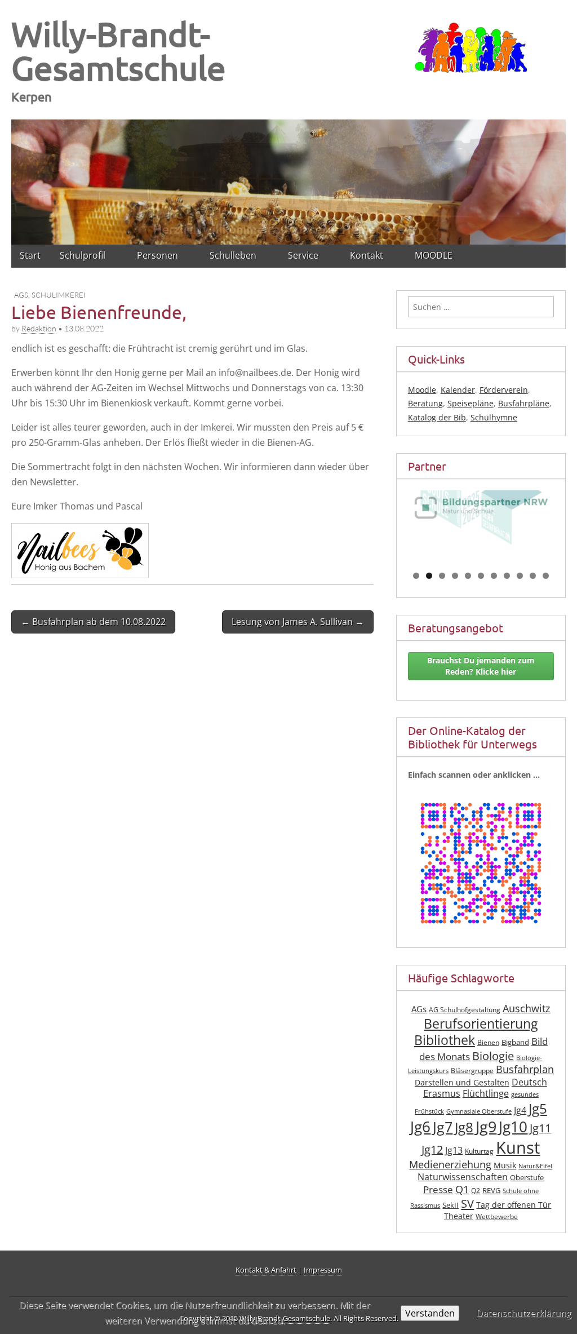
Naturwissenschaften (463, 1177)
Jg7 (442, 1126)
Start (30, 255)
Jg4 (520, 1110)
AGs (21, 294)
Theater (458, 1216)
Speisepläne (470, 403)
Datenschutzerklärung (523, 1313)
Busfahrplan (525, 1069)
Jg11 (540, 1128)
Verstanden (430, 1313)
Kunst (518, 1147)
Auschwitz (526, 1008)
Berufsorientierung (481, 1023)
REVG (491, 1190)
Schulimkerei (59, 294)
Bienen (488, 1042)
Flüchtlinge (486, 1093)
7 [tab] (494, 576)
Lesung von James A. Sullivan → (298, 621)
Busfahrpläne (523, 403)
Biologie (493, 1055)
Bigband (515, 1042)
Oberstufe (527, 1177)
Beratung (425, 403)
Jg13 (454, 1150)
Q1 (462, 1189)
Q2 (475, 1190)
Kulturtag (479, 1151)
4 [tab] (455, 576)
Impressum (323, 1270)
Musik (505, 1165)
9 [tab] (520, 576)
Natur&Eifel (535, 1166)
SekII (450, 1205)
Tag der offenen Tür (513, 1204)
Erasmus (441, 1093)
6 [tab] (481, 576)
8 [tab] (507, 576)
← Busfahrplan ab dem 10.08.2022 (93, 621)
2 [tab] (429, 576)
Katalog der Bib (437, 417)
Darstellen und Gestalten (462, 1082)
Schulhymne (494, 417)
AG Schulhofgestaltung (464, 1009)
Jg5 (538, 1108)
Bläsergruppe (472, 1070)
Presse (438, 1189)
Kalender (458, 389)
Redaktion (38, 328)
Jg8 (464, 1127)
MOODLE (433, 255)
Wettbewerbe (497, 1216)
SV (467, 1203)
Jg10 (513, 1126)
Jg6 (420, 1126)
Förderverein (504, 389)
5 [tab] (468, 576)
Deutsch (529, 1082)
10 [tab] (533, 576)
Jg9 (486, 1126)
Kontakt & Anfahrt (266, 1270)
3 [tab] (442, 576)
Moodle (422, 389)
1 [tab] (416, 576)
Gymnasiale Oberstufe (479, 1111)
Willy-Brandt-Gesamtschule (118, 50)
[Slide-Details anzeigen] (481, 527)
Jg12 (432, 1149)
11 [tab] (546, 576)
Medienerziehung (450, 1164)
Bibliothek (444, 1040)
